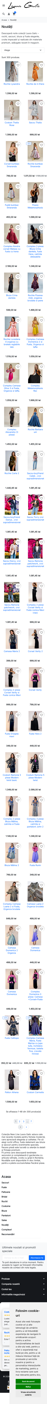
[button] (4, 14)
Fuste (4, 1187)
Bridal (4, 1196)
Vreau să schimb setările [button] (28, 1393)
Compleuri (7, 1229)
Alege (23, 50)
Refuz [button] (28, 1387)
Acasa (6, 1177)
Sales (4, 1220)
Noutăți (5, 1225)
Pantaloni (6, 1215)
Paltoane (6, 1192)
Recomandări (8, 1234)
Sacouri (5, 1182)
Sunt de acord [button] (28, 1381)
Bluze (4, 1210)
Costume (6, 1206)
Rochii (5, 1201)
